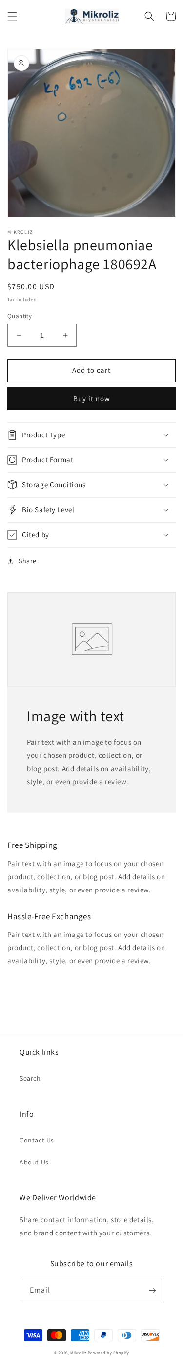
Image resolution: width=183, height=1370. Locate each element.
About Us (34, 1162)
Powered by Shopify (108, 1352)
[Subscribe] (152, 1290)
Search (30, 1078)
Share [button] (28, 560)
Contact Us (37, 1140)
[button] (12, 16)
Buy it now (91, 398)
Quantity (19, 316)
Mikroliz (78, 1352)
